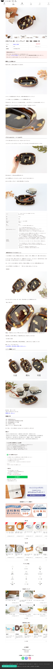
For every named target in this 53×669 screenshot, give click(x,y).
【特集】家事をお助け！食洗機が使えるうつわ (32, 438)
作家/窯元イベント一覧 (9, 435)
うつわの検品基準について (23, 444)
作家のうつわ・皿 (15, 435)
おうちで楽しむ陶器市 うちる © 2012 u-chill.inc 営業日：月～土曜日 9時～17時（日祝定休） (26, 666)
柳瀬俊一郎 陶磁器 (16, 44)
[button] (9, 37)
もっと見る (26, 538)
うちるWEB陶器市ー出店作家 (23, 435)
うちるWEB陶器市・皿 (40, 435)
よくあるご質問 (20, 448)
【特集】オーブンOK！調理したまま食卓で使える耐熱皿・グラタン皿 (15, 438)
